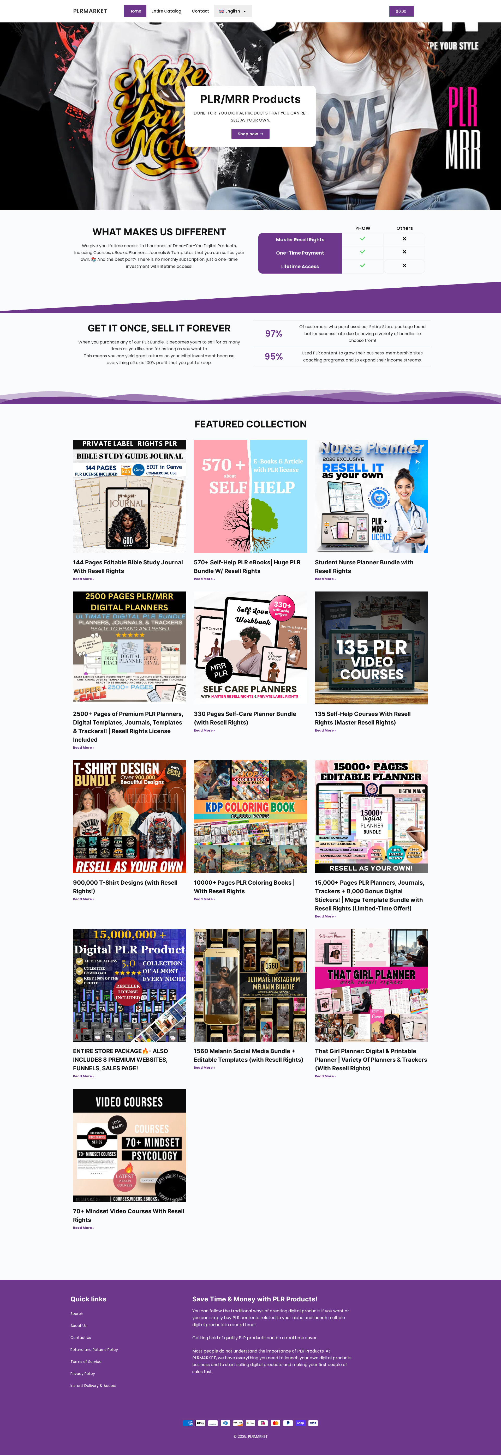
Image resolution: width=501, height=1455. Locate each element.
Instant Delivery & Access (93, 1385)
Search (76, 1313)
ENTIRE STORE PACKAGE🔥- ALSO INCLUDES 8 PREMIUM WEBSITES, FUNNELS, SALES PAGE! (120, 1060)
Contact (200, 11)
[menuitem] (233, 11)
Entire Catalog (166, 11)
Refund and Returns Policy (94, 1349)
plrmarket (90, 11)
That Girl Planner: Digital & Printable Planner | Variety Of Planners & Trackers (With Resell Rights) (371, 1060)
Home (135, 11)
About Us (78, 1325)
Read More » (83, 579)
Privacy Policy (82, 1373)
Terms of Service (86, 1361)
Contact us (80, 1337)
